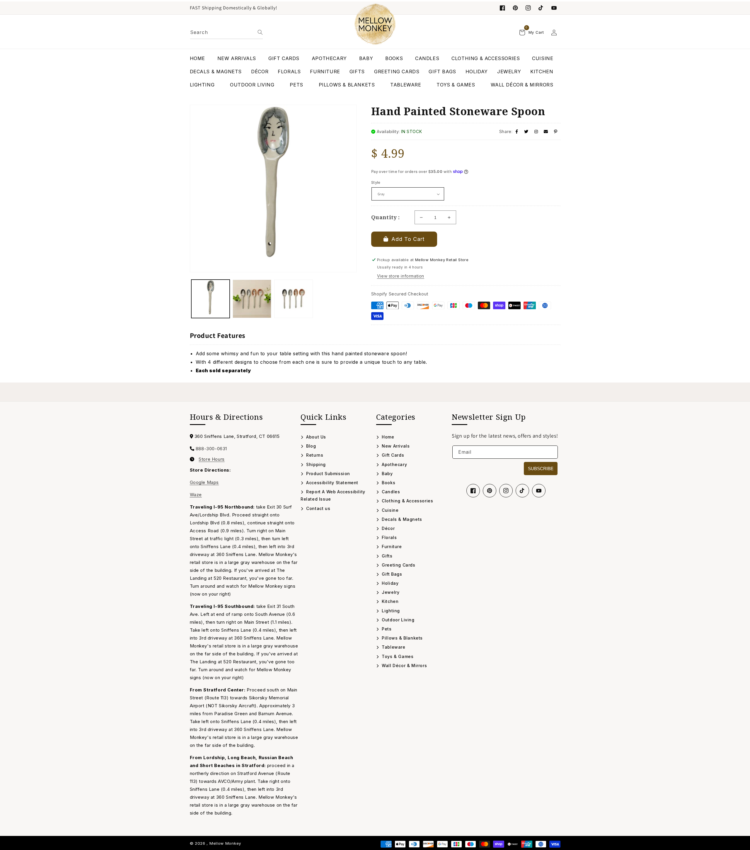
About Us (315, 436)
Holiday (389, 583)
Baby (387, 473)
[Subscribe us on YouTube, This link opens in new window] (538, 490)
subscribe (540, 468)
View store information (400, 275)
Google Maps (204, 482)
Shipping (315, 464)
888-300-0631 (211, 448)
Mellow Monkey (225, 843)
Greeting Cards (398, 564)
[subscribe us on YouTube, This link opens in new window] (554, 7)
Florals (389, 537)
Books (388, 482)
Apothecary (394, 464)
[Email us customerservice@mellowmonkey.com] (546, 131)
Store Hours (212, 459)
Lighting (390, 610)
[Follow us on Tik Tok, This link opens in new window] (541, 7)
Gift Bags (391, 574)
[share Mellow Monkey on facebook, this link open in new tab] (516, 131)
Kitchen (389, 601)
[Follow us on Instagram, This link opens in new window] (528, 7)
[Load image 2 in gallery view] (252, 299)
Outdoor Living (398, 619)
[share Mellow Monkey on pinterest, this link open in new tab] (556, 131)
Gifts (386, 555)
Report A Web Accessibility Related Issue (333, 495)
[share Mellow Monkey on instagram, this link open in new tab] (536, 131)
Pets (386, 628)
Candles (390, 491)
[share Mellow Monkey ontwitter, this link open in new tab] (526, 131)
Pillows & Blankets (402, 637)
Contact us (317, 508)
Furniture (391, 546)
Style (376, 182)
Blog (310, 445)
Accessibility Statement (331, 482)
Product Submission (327, 473)
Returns (314, 455)
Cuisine (389, 510)
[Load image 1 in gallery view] (210, 299)
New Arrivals (395, 445)
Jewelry (390, 592)
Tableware (393, 647)
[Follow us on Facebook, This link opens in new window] (502, 7)
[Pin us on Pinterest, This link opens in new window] (515, 7)
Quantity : (385, 217)
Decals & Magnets (401, 519)
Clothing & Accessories (407, 500)
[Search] (260, 32)
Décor (388, 528)
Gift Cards (392, 455)
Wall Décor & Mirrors (404, 665)
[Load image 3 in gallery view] (293, 299)
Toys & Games (397, 656)
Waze (196, 494)
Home (387, 436)
